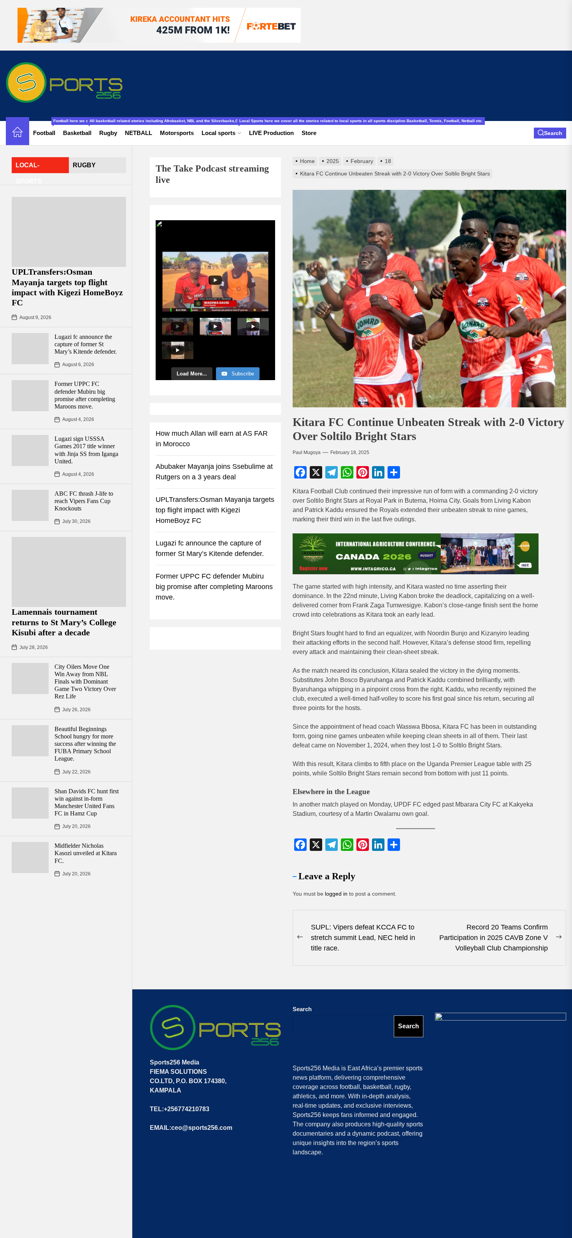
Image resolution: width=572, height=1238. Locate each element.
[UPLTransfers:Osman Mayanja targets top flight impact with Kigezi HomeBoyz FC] (69, 232)
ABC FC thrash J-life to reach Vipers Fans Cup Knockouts (83, 501)
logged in (336, 894)
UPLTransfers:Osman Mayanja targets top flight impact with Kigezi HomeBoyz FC (67, 287)
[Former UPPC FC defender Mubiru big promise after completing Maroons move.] (30, 395)
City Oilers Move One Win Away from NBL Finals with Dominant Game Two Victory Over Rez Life (85, 681)
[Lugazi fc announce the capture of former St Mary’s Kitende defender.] (30, 348)
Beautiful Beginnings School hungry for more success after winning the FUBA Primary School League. (85, 744)
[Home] (17, 133)
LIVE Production (271, 133)
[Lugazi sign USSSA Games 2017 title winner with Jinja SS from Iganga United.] (30, 450)
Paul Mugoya (307, 452)
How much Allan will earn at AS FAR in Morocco (212, 439)
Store (309, 133)
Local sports (223, 128)
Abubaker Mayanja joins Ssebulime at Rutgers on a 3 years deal (214, 472)
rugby (84, 165)
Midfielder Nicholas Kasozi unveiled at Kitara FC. (85, 853)
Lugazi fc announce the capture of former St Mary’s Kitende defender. (85, 344)
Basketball (79, 128)
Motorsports (177, 133)
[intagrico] (416, 553)
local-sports (29, 167)
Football (46, 128)
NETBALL (138, 133)
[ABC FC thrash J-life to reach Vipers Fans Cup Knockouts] (30, 505)
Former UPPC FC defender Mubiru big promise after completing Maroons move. (214, 586)
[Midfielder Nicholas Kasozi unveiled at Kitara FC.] (30, 857)
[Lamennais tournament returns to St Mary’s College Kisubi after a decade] (69, 572)
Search (302, 1009)
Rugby (108, 133)
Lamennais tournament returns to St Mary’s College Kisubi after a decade (64, 622)
